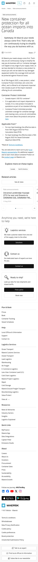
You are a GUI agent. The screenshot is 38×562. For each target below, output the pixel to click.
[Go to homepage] (9, 3)
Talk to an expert (20, 548)
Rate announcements (19, 8)
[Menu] (34, 3)
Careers (4, 453)
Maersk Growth (7, 480)
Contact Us (5, 339)
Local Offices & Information (12, 332)
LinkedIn (3, 491)
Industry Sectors (7, 413)
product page (9, 157)
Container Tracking (8, 319)
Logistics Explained (8, 420)
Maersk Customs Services (11, 353)
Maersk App (6, 433)
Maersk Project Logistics (10, 379)
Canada (12, 169)
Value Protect (6, 395)
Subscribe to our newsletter (20, 558)
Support (24, 3)
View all (4, 399)
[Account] (29, 3)
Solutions (19, 243)
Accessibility (6, 476)
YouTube (12, 491)
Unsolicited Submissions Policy (13, 540)
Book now (19, 295)
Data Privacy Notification (10, 525)
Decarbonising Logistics (10, 392)
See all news (19, 182)
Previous (3, 208)
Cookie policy (6, 529)
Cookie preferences (8, 532)
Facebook (7, 491)
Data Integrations (8, 436)
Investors (5, 460)
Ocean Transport (7, 349)
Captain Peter (6, 440)
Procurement (6, 463)
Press (3, 470)
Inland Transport (8, 356)
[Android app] (23, 498)
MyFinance (5, 430)
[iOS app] (8, 498)
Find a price (19, 290)
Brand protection (8, 536)
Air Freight (5, 366)
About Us (5, 457)
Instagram (20, 491)
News (9, 8)
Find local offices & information (20, 553)
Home (3, 8)
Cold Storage (6, 385)
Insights (4, 416)
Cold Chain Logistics (9, 376)
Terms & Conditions (16, 145)
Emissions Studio (8, 443)
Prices (4, 312)
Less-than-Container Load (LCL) (13, 372)
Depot (4, 382)
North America (23, 169)
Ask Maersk (19, 3)
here (6, 119)
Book (3, 315)
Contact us (19, 266)
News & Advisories (8, 410)
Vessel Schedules (8, 322)
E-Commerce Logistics (10, 369)
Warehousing (6, 362)
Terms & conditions (9, 518)
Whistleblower (7, 521)
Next (34, 208)
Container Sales (7, 467)
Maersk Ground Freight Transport (13, 389)
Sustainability (6, 473)
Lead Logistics (7, 359)
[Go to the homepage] (10, 507)
